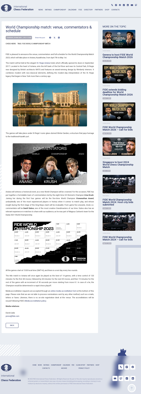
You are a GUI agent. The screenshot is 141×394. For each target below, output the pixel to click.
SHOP (107, 10)
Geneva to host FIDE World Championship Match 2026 (118, 56)
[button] (50, 37)
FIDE (80, 10)
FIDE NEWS (106, 196)
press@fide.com (12, 316)
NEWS (40, 10)
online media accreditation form (64, 291)
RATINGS (48, 10)
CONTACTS (115, 10)
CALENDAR (72, 10)
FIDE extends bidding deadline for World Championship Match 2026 (118, 92)
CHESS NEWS (11, 44)
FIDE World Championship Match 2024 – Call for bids (118, 238)
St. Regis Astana (43, 63)
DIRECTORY (88, 10)
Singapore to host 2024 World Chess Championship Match (118, 165)
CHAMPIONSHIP (60, 10)
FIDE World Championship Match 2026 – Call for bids (118, 128)
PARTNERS (99, 10)
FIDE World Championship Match (36, 44)
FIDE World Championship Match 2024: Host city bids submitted (118, 202)
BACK (12, 325)
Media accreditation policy (35, 301)
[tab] (41, 12)
